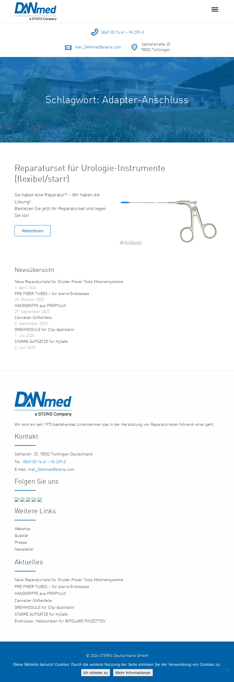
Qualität (21, 535)
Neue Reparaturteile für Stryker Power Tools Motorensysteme (69, 281)
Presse (21, 542)
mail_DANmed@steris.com (98, 46)
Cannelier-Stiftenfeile (33, 317)
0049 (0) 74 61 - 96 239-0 (122, 32)
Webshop (23, 528)
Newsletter (24, 549)
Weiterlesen (32, 230)
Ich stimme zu (95, 672)
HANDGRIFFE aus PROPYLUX (40, 305)
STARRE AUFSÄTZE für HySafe (41, 341)
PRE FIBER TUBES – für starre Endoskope (52, 293)
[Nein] (227, 670)
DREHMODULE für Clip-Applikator (44, 329)
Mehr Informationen (133, 672)
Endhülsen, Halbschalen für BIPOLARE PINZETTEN (60, 620)
